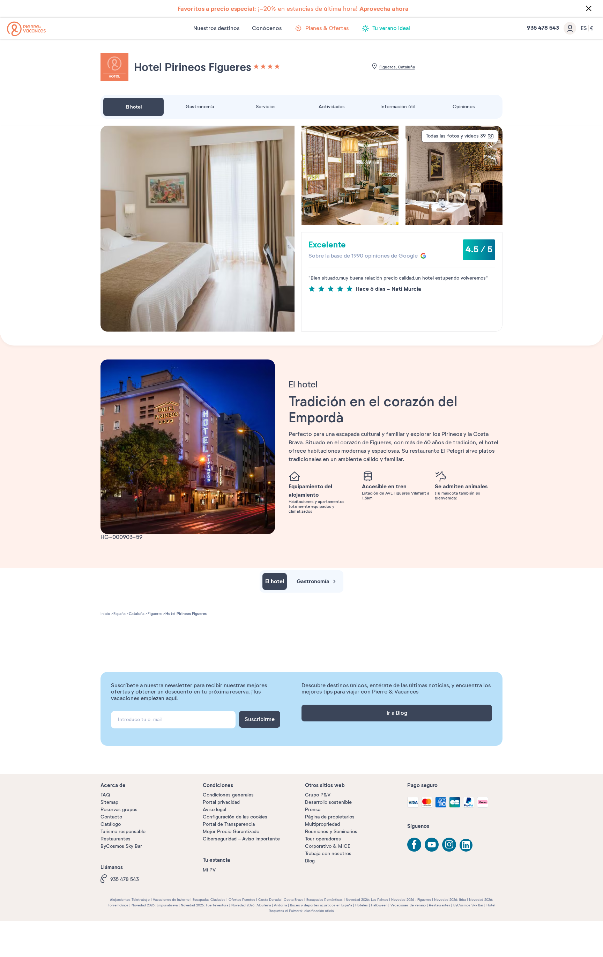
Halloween (379, 905)
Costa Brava (293, 899)
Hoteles (361, 905)
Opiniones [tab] (464, 107)
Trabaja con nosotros (328, 853)
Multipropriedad (322, 824)
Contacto (111, 817)
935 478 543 (124, 879)
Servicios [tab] (266, 107)
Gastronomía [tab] (200, 107)
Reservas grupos (118, 810)
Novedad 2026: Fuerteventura (204, 905)
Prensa (312, 810)
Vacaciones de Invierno (171, 899)
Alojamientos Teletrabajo (130, 899)
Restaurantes (115, 839)
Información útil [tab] (397, 107)
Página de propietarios (330, 817)
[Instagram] (449, 845)
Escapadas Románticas (324, 899)
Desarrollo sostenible (328, 802)
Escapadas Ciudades (209, 899)
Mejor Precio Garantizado (231, 831)
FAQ (105, 795)
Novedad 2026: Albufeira (251, 905)
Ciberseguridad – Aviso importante (241, 839)
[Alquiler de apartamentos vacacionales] (26, 29)
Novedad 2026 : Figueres (411, 899)
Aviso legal (214, 810)
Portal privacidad (221, 802)
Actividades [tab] (332, 107)
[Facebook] (414, 845)
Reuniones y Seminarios (331, 831)
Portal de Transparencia (229, 824)
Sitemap (109, 802)
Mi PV (209, 870)
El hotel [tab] (134, 107)
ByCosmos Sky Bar (121, 846)
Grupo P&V (317, 795)
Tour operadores (323, 839)
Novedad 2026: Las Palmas (367, 899)
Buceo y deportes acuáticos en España (321, 905)
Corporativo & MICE (327, 846)
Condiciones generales (228, 795)
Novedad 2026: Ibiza (450, 899)
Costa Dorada (269, 899)
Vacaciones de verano (408, 905)
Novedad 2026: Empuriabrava (155, 905)
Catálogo (110, 824)
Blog (310, 861)
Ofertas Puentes (242, 899)
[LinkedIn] (467, 846)
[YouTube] (432, 845)
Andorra (280, 905)
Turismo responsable (123, 831)
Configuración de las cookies (235, 817)
